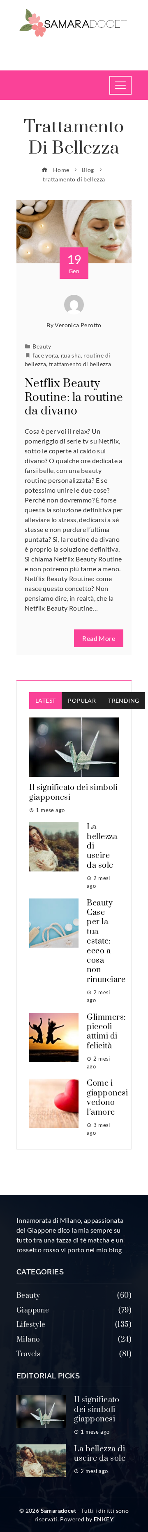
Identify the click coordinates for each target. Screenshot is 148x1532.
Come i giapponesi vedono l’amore (107, 1097)
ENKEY (103, 1519)
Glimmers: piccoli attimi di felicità (106, 1031)
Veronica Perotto (78, 324)
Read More (98, 638)
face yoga (45, 355)
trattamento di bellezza (80, 363)
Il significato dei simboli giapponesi (73, 792)
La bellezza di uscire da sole (99, 1454)
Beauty (41, 346)
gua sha (71, 355)
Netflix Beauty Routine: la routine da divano (74, 397)
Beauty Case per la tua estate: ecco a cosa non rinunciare (106, 941)
